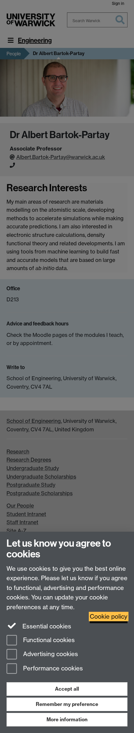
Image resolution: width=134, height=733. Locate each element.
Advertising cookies (49, 654)
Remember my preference (67, 704)
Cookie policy (108, 616)
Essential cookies (46, 626)
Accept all (67, 689)
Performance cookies (52, 668)
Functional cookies (48, 640)
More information (67, 719)
